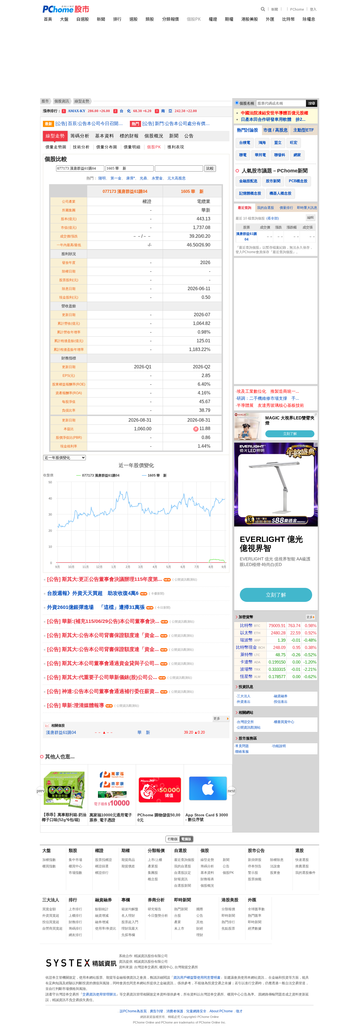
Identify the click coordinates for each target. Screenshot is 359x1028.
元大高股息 (176, 178)
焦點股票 (228, 928)
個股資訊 (61, 101)
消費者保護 (174, 1011)
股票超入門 (129, 922)
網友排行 (75, 935)
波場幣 (246, 669)
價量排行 (286, 208)
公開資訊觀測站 (249, 727)
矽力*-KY (132, 111)
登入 (313, 9)
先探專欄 (128, 935)
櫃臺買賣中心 (284, 722)
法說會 (275, 866)
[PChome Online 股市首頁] (111, 9)
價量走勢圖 (55, 147)
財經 (199, 928)
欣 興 (84, 111)
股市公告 (256, 850)
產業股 (153, 866)
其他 (199, 922)
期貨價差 (128, 866)
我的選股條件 (305, 873)
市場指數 (75, 873)
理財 (199, 935)
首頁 (48, 19)
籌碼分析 (79, 135)
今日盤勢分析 (158, 916)
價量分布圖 (106, 147)
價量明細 (132, 147)
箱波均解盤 (129, 909)
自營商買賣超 (52, 928)
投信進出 (280, 702)
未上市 (179, 928)
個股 (205, 850)
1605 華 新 (192, 191)
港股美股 (249, 19)
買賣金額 (49, 909)
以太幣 (246, 632)
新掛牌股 (254, 860)
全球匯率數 (256, 909)
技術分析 (81, 147)
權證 (213, 19)
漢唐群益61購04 (61, 732)
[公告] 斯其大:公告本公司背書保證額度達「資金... (120, 635)
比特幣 (288, 19)
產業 (177, 922)
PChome (297, 9)
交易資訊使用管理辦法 (99, 994)
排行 (117, 19)
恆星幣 (246, 676)
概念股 (153, 879)
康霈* (130, 178)
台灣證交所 (245, 722)
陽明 (102, 178)
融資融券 (280, 696)
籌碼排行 (75, 928)
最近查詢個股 (184, 860)
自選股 (82, 19)
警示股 (253, 873)
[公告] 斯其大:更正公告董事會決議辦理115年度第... (122, 579)
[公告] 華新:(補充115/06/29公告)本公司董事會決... (120, 621)
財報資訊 (181, 879)
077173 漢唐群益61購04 (125, 191)
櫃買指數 (49, 866)
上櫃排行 (75, 916)
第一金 (116, 178)
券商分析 (156, 899)
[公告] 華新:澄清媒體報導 (93, 705)
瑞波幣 (246, 639)
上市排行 (75, 909)
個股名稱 (247, 103)
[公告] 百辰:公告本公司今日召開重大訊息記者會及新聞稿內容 (91, 123)
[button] (231, 791)
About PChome (221, 1011)
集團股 (153, 873)
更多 (216, 718)
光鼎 (143, 178)
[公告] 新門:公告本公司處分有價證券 (177, 123)
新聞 (274, 9)
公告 (189, 135)
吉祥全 (178, 111)
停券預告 (254, 866)
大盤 (64, 19)
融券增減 (102, 922)
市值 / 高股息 (275, 130)
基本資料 (104, 135)
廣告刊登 (156, 1011)
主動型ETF (303, 130)
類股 (150, 19)
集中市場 (75, 860)
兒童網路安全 (196, 1011)
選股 (133, 19)
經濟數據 (254, 928)
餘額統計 (102, 909)
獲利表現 (175, 147)
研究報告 (154, 909)
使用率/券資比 (105, 928)
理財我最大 (129, 928)
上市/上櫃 (155, 860)
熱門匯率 (254, 916)
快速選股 (302, 860)
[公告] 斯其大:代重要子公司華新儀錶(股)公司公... (119, 677)
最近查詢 (244, 208)
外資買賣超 (50, 916)
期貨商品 (128, 860)
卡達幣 (246, 661)
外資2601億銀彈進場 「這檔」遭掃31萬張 (109, 607)
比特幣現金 (246, 647)
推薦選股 (302, 866)
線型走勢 (55, 135)
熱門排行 (228, 922)
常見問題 (242, 746)
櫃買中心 (75, 866)
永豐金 (157, 178)
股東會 (275, 873)
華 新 (143, 732)
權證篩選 (102, 866)
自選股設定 (182, 873)
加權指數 (49, 860)
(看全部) (272, 218)
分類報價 (170, 19)
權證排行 (102, 873)
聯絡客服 (242, 752)
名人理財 (128, 916)
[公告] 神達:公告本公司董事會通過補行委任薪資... (120, 691)
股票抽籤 (254, 879)
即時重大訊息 (307, 208)
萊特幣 (246, 654)
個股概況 (154, 135)
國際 (199, 909)
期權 (229, 19)
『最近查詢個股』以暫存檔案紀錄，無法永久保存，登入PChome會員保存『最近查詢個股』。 (274, 250)
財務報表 (207, 879)
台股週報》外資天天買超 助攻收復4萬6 (105, 593)
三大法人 (243, 696)
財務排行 (75, 922)
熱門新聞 (181, 909)
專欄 (125, 899)
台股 (177, 916)
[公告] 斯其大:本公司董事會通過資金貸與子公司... (120, 663)
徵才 (239, 1011)
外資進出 (243, 702)
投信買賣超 (50, 922)
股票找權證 (103, 860)
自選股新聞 (182, 886)
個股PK (194, 19)
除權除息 (277, 860)
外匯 (270, 19)
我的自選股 (265, 208)
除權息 (309, 19)
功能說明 (279, 746)
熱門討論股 (247, 130)
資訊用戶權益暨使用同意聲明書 (196, 978)
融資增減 (102, 916)
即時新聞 (182, 899)
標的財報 (129, 135)
